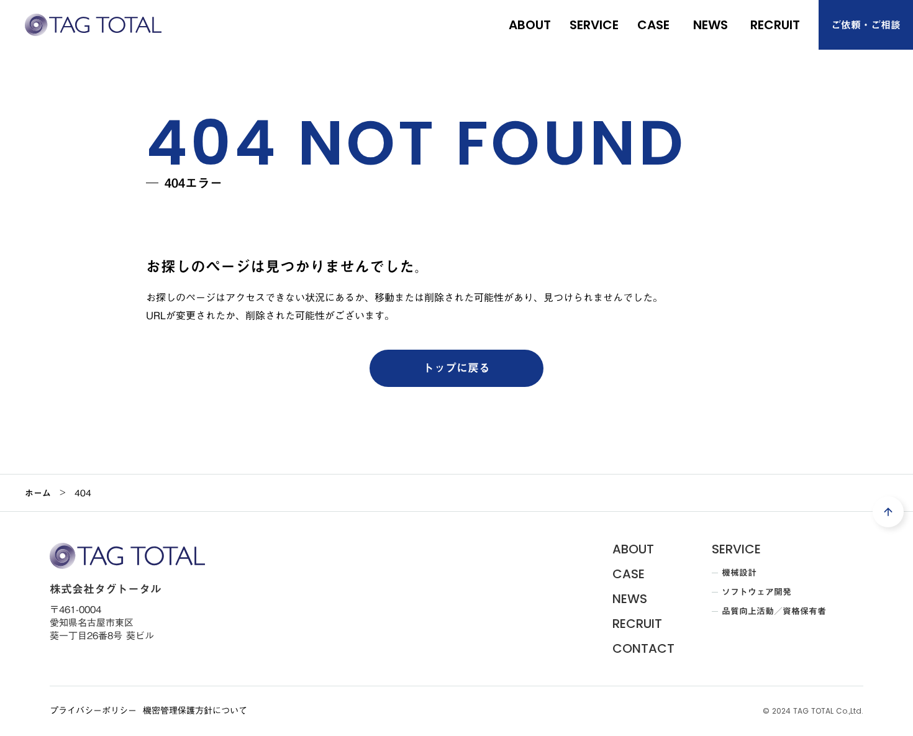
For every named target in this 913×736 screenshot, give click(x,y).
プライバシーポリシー (93, 711)
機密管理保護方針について (195, 711)
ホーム (38, 493)
